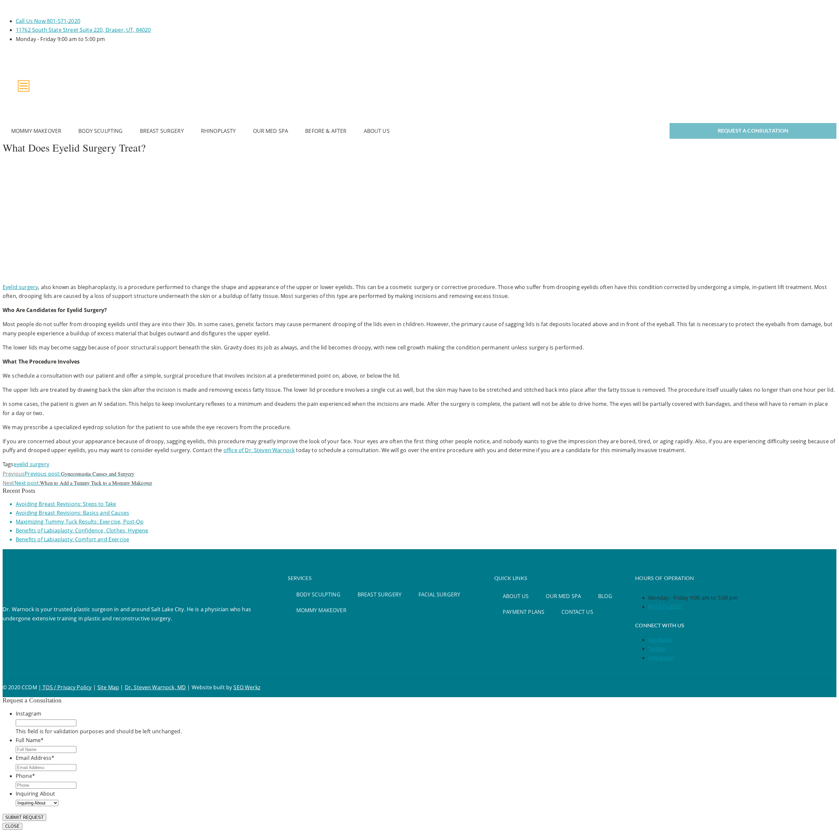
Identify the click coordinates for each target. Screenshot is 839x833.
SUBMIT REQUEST (24, 817)
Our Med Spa (270, 131)
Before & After (325, 131)
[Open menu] (23, 86)
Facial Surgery (439, 594)
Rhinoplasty (218, 131)
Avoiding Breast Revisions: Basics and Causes (72, 512)
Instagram (661, 657)
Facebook (660, 639)
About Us (377, 131)
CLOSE (12, 826)
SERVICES (300, 578)
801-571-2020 (48, 21)
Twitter (657, 648)
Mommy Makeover (36, 131)
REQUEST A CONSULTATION (753, 131)
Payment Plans (523, 611)
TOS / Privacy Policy (66, 687)
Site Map (108, 687)
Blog (605, 596)
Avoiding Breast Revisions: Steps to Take (66, 504)
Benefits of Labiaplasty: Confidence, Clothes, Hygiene (82, 530)
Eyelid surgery (20, 287)
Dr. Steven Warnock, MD (155, 687)
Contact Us (577, 611)
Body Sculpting (100, 131)
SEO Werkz (246, 687)
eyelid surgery (31, 464)
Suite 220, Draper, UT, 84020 (83, 29)
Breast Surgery (162, 131)
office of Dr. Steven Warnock (259, 450)
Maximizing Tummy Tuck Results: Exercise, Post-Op (80, 521)
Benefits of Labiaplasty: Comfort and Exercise (72, 539)
